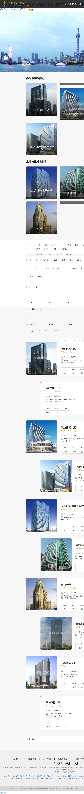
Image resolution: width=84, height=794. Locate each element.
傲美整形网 (67, 776)
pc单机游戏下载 (29, 778)
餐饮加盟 (32, 776)
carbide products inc (51, 778)
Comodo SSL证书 (75, 778)
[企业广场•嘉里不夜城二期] (41, 183)
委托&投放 (70, 12)
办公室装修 (58, 776)
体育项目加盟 (41, 776)
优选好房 (25, 12)
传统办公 (40, 12)
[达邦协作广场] (41, 99)
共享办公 (55, 12)
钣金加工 (15, 776)
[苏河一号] (41, 218)
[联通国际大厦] (60, 202)
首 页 (11, 12)
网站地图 (3, 793)
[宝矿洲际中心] (60, 84)
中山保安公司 (63, 778)
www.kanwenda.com (16, 778)
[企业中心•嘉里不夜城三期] (41, 139)
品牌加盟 (50, 776)
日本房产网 (24, 776)
